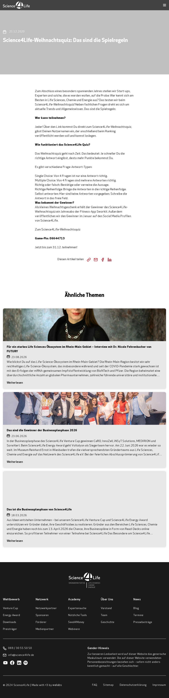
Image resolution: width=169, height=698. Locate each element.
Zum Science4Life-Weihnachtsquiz (58, 229)
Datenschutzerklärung (133, 685)
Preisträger (10, 629)
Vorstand (106, 608)
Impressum (159, 685)
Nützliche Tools (77, 615)
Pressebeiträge (142, 622)
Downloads (9, 622)
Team (104, 615)
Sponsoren (42, 615)
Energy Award (11, 615)
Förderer (41, 622)
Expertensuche (77, 608)
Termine (138, 615)
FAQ (94, 685)
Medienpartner (45, 629)
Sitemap (108, 685)
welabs (57, 685)
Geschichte (107, 622)
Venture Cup (10, 608)
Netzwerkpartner (46, 608)
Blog (136, 608)
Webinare (74, 629)
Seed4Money (76, 622)
